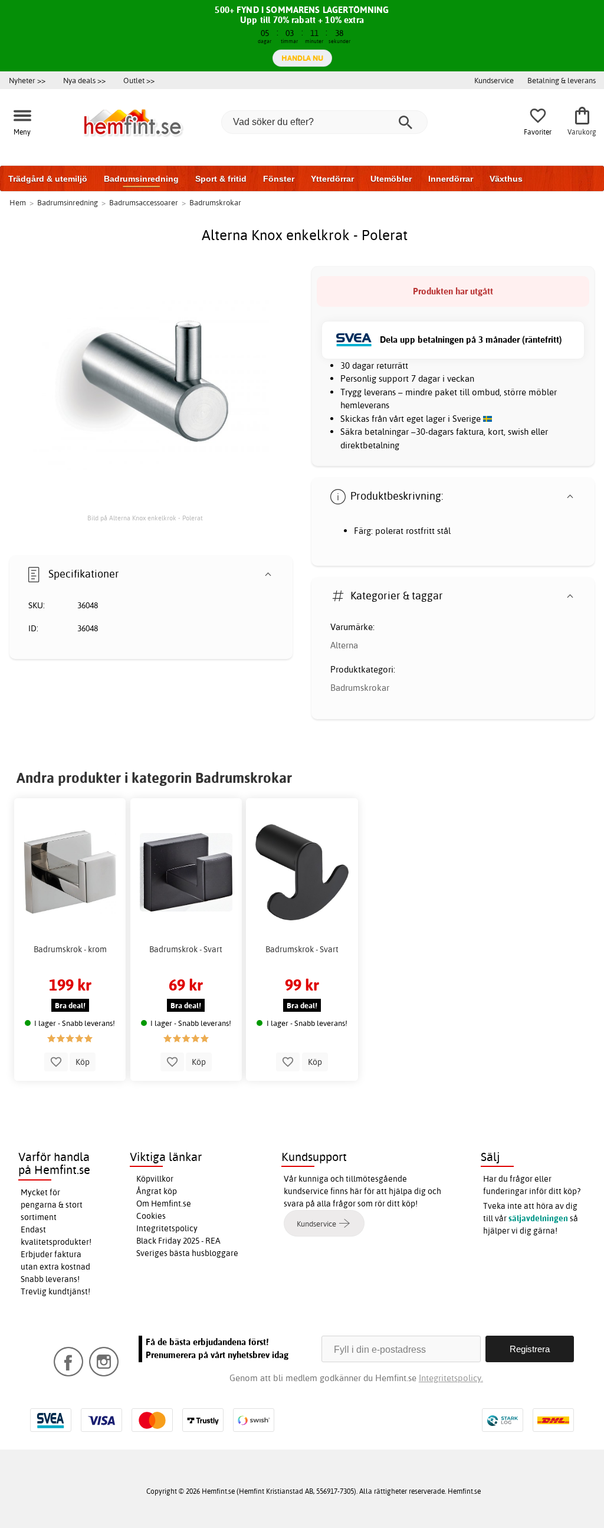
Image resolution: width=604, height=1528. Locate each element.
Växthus (506, 178)
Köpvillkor (154, 1178)
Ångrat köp (156, 1191)
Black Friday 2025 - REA (178, 1240)
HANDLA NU (302, 58)
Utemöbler (391, 178)
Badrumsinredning (141, 178)
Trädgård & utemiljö (47, 178)
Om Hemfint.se (163, 1203)
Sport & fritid (221, 178)
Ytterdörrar (332, 178)
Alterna (344, 645)
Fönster (278, 178)
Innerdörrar (450, 178)
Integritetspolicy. (451, 1377)
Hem (17, 202)
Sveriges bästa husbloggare (187, 1253)
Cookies (151, 1216)
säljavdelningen (538, 1218)
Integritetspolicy (167, 1228)
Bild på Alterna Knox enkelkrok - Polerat (145, 518)
